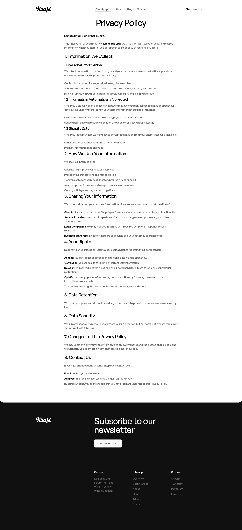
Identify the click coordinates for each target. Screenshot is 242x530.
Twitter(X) (177, 483)
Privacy (137, 499)
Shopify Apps (140, 483)
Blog (135, 494)
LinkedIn (176, 494)
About (136, 488)
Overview (138, 478)
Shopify (175, 478)
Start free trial (194, 9)
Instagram (177, 488)
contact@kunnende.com (131, 286)
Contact (137, 504)
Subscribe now (107, 443)
